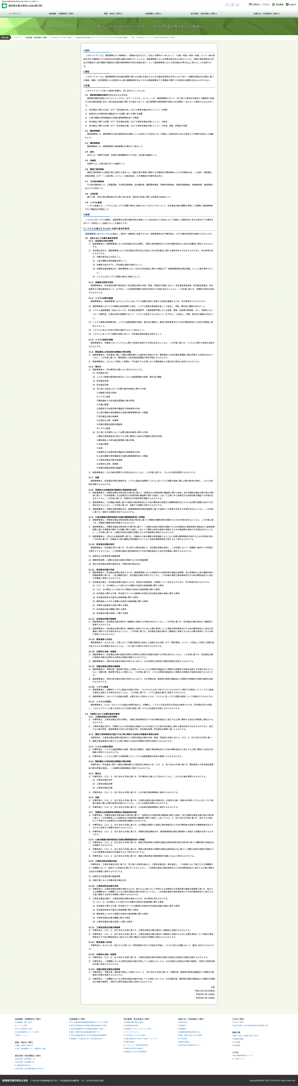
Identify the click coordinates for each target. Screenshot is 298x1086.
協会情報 (279, 4)
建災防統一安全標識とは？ (26, 1058)
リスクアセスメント (132, 1032)
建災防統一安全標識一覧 (25, 1062)
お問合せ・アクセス (261, 4)
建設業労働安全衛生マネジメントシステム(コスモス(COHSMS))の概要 (101, 37)
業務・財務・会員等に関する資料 (246, 1035)
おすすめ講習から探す (24, 1028)
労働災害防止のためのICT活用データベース (141, 1038)
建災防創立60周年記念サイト (190, 1045)
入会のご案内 (238, 1022)
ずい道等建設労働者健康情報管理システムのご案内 (89, 1022)
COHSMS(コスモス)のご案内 (61, 37)
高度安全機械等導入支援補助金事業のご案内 (87, 1028)
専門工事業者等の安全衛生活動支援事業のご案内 (89, 1025)
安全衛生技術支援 (131, 1025)
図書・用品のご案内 (23, 1045)
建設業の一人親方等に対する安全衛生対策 (86, 1038)
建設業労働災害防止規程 (134, 1022)
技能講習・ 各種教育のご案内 (61, 13)
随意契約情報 (238, 1039)
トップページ (14, 13)
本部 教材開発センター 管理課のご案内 (31, 1048)
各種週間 (182, 1028)
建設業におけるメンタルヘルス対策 (138, 1028)
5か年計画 (183, 1038)
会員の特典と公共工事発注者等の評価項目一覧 (251, 1025)
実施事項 (182, 1025)
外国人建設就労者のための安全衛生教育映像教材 (89, 1035)
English (292, 4)
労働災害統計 (130, 1042)
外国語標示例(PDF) (23, 1065)
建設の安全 (183, 1022)
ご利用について (239, 1058)
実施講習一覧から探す (24, 1022)
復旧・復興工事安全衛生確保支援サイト (85, 1032)
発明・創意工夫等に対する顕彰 (190, 1035)
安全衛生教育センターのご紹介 (27, 1032)
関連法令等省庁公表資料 (134, 1048)
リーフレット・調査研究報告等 (136, 1045)
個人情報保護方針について (243, 1055)
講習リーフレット (22, 1035)
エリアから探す (22, 1025)
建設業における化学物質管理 (135, 1051)
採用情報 (237, 1045)
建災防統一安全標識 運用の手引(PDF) (30, 1068)
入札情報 (237, 1042)
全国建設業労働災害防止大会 (189, 1032)
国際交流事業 (184, 1042)
